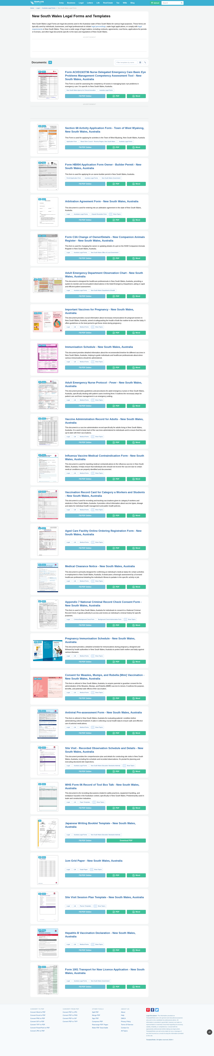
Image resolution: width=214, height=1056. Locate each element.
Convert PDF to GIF (70, 1018)
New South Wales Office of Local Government (104, 252)
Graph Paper (84, 869)
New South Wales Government (111, 178)
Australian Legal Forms (81, 214)
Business (71, 3)
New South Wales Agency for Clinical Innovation (81, 90)
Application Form (72, 141)
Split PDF (95, 1012)
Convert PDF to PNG (70, 1015)
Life (98, 3)
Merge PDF (96, 1015)
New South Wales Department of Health (103, 290)
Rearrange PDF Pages (100, 1024)
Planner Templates (85, 906)
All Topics (124, 1031)
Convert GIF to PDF (37, 1021)
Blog (133, 3)
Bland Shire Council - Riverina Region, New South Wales (98, 141)
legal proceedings (99, 26)
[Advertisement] (89, 45)
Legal (81, 3)
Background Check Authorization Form (109, 619)
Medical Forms (84, 327)
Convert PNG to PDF (37, 1018)
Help (122, 1015)
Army (61, 3)
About (123, 1012)
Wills (125, 3)
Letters (90, 3)
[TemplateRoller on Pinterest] (148, 1010)
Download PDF (126, 840)
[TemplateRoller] (37, 3)
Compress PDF (97, 1021)
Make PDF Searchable (100, 1028)
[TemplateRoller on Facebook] (152, 1010)
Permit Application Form (74, 178)
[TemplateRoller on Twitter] (157, 1010)
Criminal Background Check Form (84, 619)
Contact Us (125, 1028)
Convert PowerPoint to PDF (40, 1028)
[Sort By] (145, 62)
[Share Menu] (209, 1032)
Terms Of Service (127, 1024)
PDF (117, 96)
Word (138, 96)
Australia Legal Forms (106, 90)
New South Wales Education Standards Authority (105, 765)
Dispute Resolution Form (99, 214)
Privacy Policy (126, 1021)
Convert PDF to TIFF (70, 1021)
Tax (117, 3)
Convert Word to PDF (37, 1012)
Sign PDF (95, 1018)
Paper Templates (85, 802)
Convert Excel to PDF (37, 1015)
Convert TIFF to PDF (37, 1024)
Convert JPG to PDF (37, 1031)
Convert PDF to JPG (70, 1012)
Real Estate (108, 3)
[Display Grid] (140, 62)
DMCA (123, 1018)
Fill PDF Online (85, 96)
